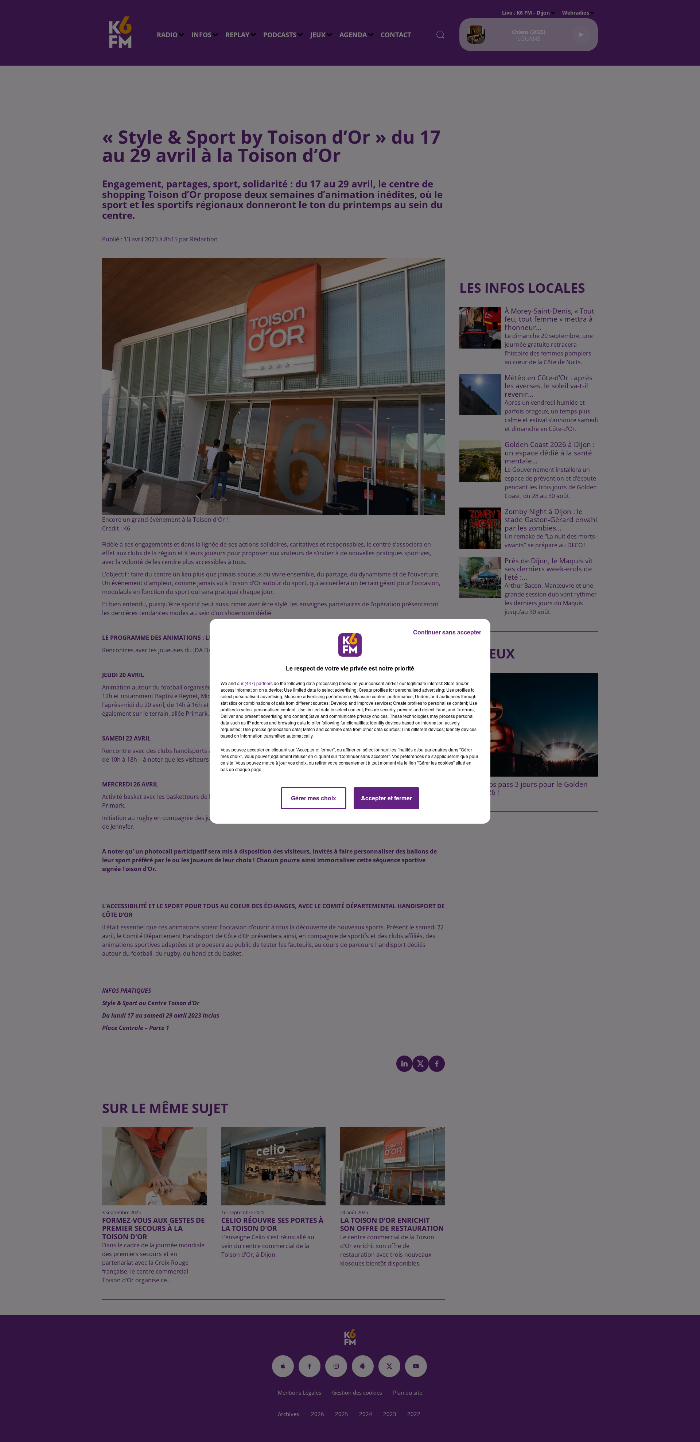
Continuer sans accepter (447, 632)
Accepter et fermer (386, 798)
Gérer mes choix (313, 798)
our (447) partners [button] (255, 683)
